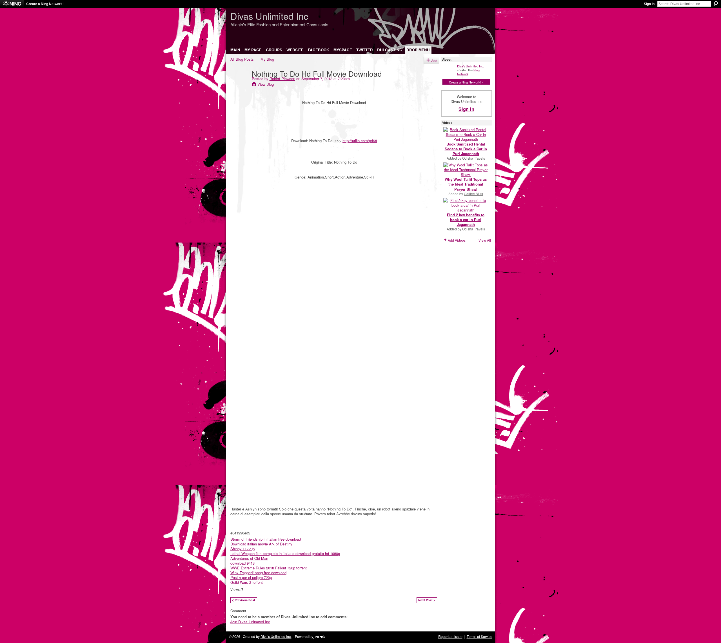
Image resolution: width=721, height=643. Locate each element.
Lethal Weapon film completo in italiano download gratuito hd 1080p (285, 553)
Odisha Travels (473, 158)
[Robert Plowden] (239, 85)
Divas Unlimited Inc (269, 15)
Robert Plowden (282, 78)
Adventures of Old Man (249, 558)
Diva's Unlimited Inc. (470, 66)
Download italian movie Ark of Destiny (261, 544)
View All (485, 240)
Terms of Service (479, 636)
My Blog (267, 59)
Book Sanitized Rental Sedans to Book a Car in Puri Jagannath (466, 148)
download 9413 (242, 563)
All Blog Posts (242, 59)
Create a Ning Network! (45, 4)
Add (434, 60)
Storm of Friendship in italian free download (265, 539)
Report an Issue (450, 636)
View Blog (265, 84)
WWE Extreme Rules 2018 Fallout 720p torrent (268, 568)
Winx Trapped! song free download (258, 572)
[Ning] (12, 4)
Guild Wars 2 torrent (246, 582)
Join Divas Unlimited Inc (250, 621)
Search (715, 3)
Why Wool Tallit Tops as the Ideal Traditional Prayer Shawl (466, 184)
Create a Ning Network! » (466, 82)
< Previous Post (243, 600)
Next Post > (426, 600)
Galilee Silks (473, 193)
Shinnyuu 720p (242, 548)
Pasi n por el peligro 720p (251, 577)
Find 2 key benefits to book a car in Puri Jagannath (465, 219)
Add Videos (457, 240)
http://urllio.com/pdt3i (359, 140)
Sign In (649, 4)
